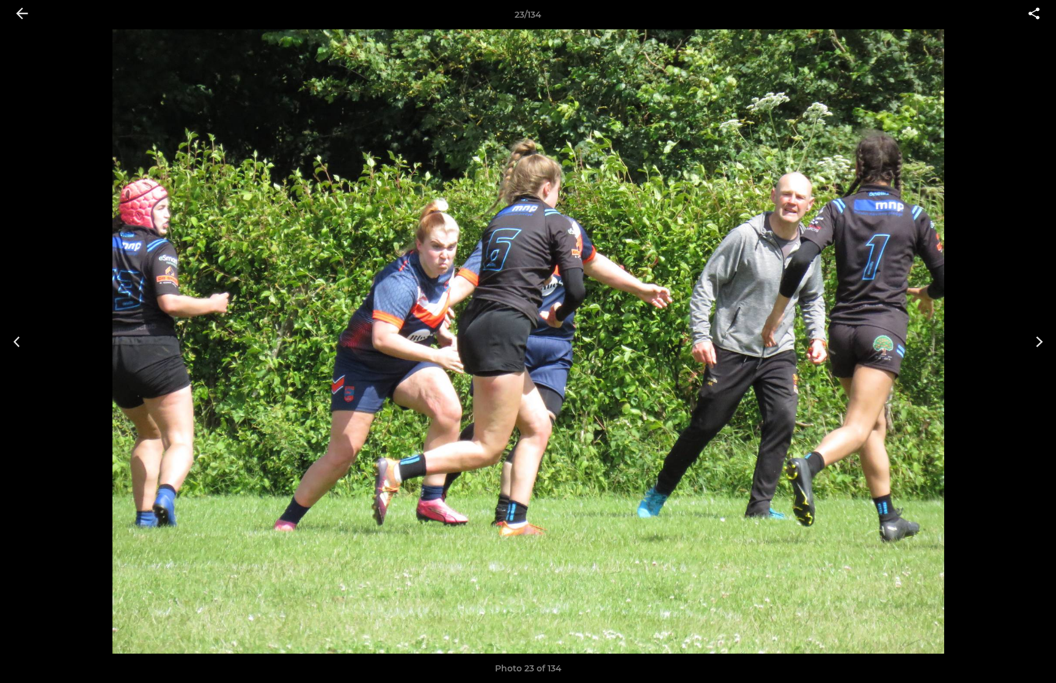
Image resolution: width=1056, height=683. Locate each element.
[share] (1034, 14)
